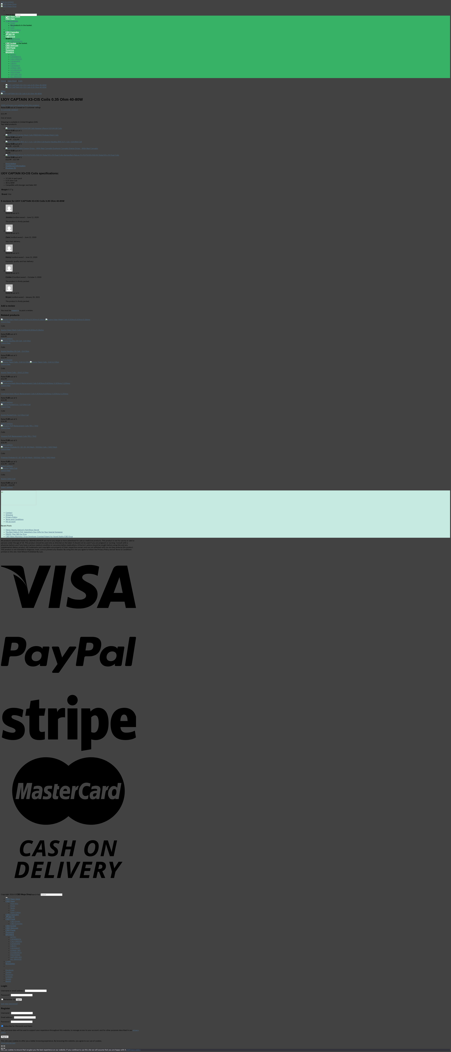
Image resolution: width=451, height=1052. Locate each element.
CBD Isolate (11, 43)
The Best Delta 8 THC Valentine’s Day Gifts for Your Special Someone (34, 532)
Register (5, 1037)
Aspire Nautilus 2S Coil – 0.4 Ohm (15, 351)
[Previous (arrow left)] (2, 1048)
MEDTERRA (15, 72)
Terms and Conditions (14, 519)
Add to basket (6, 360)
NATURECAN (16, 75)
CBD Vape (10, 19)
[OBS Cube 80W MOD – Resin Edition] (26, 87)
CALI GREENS (16, 59)
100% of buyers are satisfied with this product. (20, 105)
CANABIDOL (15, 57)
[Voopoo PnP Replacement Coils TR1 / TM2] (19, 426)
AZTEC (13, 55)
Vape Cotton (15, 30)
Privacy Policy (11, 517)
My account (11, 522)
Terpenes (10, 50)
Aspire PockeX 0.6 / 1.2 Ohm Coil (15, 415)
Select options (7, 339)
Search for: (10, 15)
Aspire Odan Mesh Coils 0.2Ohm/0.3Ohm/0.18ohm (22, 330)
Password (5, 995)
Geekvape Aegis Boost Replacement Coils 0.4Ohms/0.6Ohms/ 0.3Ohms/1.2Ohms (34, 394)
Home (3, 81)
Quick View (5, 322)
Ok (127, 1050)
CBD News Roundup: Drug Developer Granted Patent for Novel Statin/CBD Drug (39, 537)
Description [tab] (11, 164)
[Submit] (7, 897)
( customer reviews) (9, 110)
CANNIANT (15, 66)
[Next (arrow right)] (4, 1048)
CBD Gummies (16, 41)
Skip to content (7, 2)
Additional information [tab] (15, 166)
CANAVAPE (15, 61)
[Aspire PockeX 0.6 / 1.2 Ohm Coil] (16, 405)
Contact (9, 513)
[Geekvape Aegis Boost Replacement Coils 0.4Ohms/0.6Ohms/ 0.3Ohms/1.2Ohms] (35, 383)
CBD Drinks (15, 39)
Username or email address (12, 991)
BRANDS (10, 52)
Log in (19, 999)
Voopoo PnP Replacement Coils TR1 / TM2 (18, 436)
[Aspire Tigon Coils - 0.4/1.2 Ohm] (30, 362)
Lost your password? (9, 1004)
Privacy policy (134, 1050)
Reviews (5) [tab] (11, 168)
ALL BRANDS (15, 77)
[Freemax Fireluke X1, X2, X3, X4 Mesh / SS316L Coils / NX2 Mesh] (29, 447)
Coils (12, 28)
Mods (12, 23)
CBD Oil (11, 34)
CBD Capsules (12, 32)
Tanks (12, 26)
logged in (15, 310)
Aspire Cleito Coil (8, 479)
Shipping (9, 515)
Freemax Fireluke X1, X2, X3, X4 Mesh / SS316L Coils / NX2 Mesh (28, 458)
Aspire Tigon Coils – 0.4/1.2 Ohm (14, 373)
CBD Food (10, 37)
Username (6, 1013)
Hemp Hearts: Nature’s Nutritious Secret (22, 530)
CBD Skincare (12, 46)
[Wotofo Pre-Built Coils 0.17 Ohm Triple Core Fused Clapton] (26, 85)
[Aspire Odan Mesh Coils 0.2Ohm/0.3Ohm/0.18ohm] (45, 320)
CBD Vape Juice (13, 17)
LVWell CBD (15, 68)
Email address (7, 1017)
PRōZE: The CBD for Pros (16, 534)
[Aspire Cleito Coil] (9, 468)
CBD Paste (10, 48)
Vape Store (12, 81)
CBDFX (13, 63)
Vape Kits (14, 21)
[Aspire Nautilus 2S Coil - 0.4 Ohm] (16, 341)
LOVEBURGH (16, 70)
